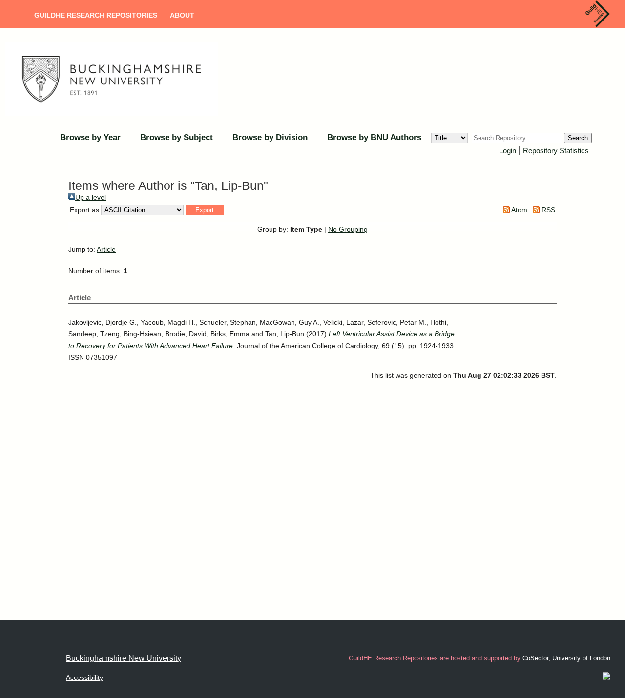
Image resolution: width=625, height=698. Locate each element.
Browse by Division (270, 137)
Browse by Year (90, 137)
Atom (518, 210)
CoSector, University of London (566, 658)
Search (578, 138)
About (182, 15)
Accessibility (84, 677)
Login (507, 150)
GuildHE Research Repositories (95, 15)
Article (106, 249)
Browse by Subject (176, 137)
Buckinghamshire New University (123, 658)
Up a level (90, 197)
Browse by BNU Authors (374, 137)
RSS (547, 210)
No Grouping (348, 229)
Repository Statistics (556, 150)
